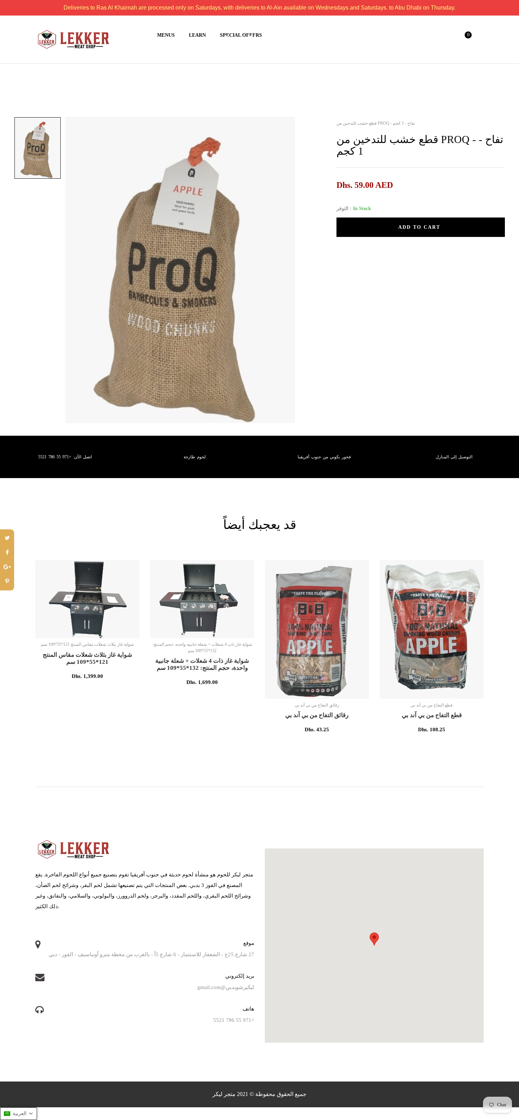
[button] (18, 1114)
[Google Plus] (7, 567)
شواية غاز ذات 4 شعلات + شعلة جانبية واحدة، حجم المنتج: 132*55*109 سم (202, 664)
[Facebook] (7, 553)
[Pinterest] (7, 581)
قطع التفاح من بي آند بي (432, 715)
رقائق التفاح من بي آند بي (316, 715)
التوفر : (344, 208)
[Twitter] (7, 538)
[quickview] (110, 629)
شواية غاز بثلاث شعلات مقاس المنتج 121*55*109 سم (87, 658)
